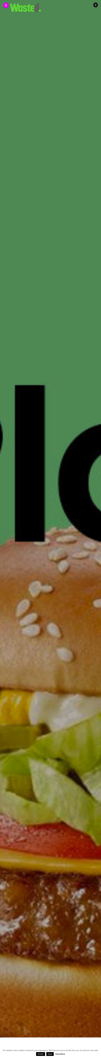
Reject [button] (50, 1054)
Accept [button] (40, 1054)
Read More (60, 1054)
